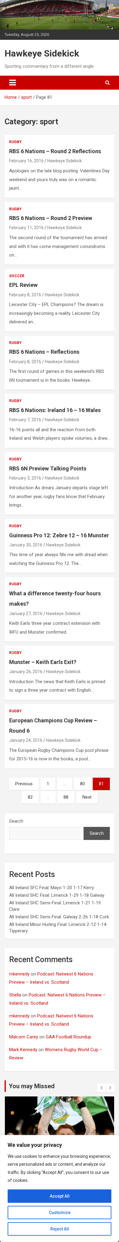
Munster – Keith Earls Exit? (42, 662)
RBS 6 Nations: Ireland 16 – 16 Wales (55, 410)
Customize (59, 1212)
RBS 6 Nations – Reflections (44, 352)
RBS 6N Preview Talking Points (47, 468)
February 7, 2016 (25, 419)
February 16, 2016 (26, 160)
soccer (16, 276)
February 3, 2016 (25, 478)
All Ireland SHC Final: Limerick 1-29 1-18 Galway (56, 895)
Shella (15, 995)
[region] (59, 1188)
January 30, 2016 (25, 544)
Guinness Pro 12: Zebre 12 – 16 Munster (59, 535)
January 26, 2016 (25, 671)
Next (87, 797)
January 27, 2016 (25, 613)
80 (82, 783)
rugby (15, 142)
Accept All (60, 1196)
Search (16, 821)
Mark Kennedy (23, 1049)
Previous (24, 783)
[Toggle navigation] (12, 83)
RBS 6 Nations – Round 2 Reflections (55, 151)
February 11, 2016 (26, 227)
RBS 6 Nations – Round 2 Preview (50, 218)
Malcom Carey (23, 1037)
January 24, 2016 (25, 740)
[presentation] (101, 1088)
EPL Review (23, 285)
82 (30, 797)
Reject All (59, 1229)
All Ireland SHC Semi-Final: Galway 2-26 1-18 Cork (59, 917)
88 (65, 797)
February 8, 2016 (25, 294)
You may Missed (32, 1086)
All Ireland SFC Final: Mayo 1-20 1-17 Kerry (51, 887)
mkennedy (19, 974)
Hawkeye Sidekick (42, 53)
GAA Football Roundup (68, 1037)
